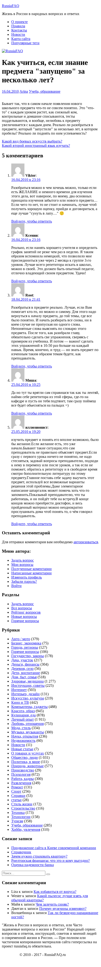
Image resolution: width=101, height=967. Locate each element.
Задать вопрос (22, 560)
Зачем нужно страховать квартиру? (39, 856)
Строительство (23, 808)
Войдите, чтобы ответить (31, 221)
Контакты (19, 30)
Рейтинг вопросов (26, 612)
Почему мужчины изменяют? (62, 909)
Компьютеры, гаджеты (29, 707)
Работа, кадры (22, 779)
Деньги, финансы (25, 664)
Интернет (19, 690)
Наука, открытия (24, 736)
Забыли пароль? (24, 581)
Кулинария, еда (23, 715)
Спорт (16, 791)
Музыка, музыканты (27, 732)
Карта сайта (20, 39)
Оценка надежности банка (32, 865)
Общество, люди (24, 757)
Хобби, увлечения (25, 829)
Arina (23, 91)
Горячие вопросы (25, 621)
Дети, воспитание (25, 673)
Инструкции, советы (28, 685)
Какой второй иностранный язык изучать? (36, 146)
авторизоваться (86, 542)
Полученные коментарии (31, 569)
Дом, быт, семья (24, 677)
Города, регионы (24, 647)
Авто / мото (20, 639)
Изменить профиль (26, 577)
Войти (16, 586)
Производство (22, 770)
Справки (18, 796)
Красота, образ (23, 711)
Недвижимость (23, 741)
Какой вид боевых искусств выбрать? (32, 141)
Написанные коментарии (31, 573)
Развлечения (21, 783)
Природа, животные (27, 766)
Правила (18, 26)
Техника (18, 813)
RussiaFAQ (10, 6)
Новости (18, 34)
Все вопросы (21, 608)
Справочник (21, 852)
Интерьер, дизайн (25, 694)
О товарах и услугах (27, 753)
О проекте (19, 22)
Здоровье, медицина (27, 681)
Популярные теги (25, 43)
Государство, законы (27, 656)
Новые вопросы (24, 617)
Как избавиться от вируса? (55, 892)
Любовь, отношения (27, 724)
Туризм (17, 821)
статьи (16, 800)
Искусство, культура (27, 698)
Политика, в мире (25, 762)
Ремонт (17, 787)
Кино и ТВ (20, 702)
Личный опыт (22, 719)
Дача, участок (22, 660)
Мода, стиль (21, 728)
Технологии (21, 817)
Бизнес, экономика (26, 643)
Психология (21, 774)
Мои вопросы (22, 565)
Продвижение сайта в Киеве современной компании (53, 848)
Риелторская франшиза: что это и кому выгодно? (50, 861)
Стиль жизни (21, 804)
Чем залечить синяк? (52, 904)
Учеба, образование (44, 91)
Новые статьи (22, 749)
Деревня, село (22, 669)
